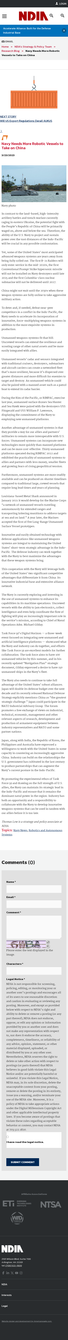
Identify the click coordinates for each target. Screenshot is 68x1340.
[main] (34, 620)
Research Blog (11, 51)
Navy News (20, 830)
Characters (14, 964)
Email (9, 41)
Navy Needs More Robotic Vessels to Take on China (31, 53)
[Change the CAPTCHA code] (48, 942)
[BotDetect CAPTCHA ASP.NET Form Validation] (26, 944)
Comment (13, 912)
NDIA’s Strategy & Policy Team (33, 47)
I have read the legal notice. (25, 1142)
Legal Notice (15, 979)
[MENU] (4, 16)
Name (11, 882)
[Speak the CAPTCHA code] (48, 946)
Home (5, 47)
